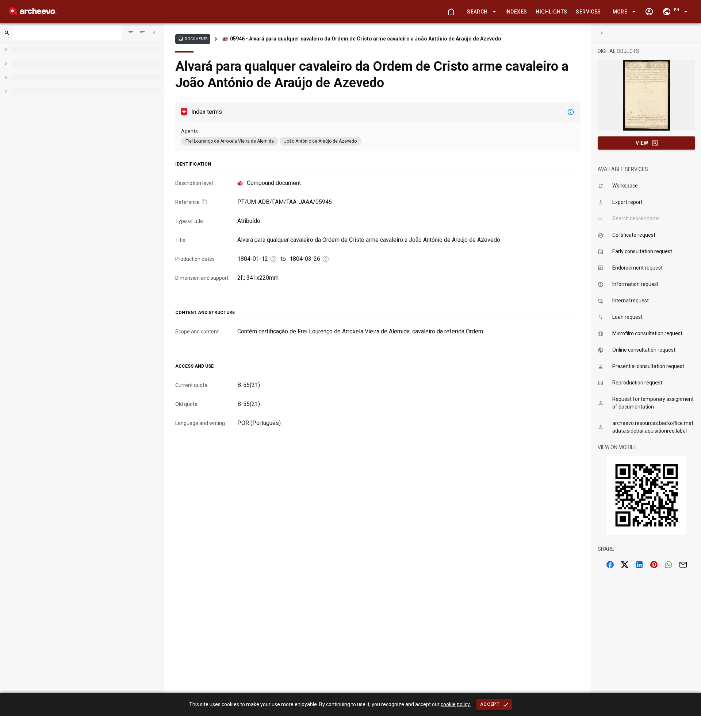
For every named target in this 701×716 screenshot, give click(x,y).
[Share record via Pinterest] (654, 564)
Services (588, 12)
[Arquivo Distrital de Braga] (33, 12)
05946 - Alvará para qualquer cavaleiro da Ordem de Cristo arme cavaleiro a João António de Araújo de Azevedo (365, 39)
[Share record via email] (683, 564)
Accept (489, 704)
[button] (480, 12)
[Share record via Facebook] (610, 564)
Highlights (551, 12)
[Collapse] (154, 33)
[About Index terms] (570, 112)
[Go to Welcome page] (451, 11)
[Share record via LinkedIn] (639, 564)
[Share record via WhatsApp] (668, 564)
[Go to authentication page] (649, 11)
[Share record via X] (624, 564)
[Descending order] (142, 33)
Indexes (516, 12)
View (642, 143)
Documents (192, 38)
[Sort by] (131, 33)
